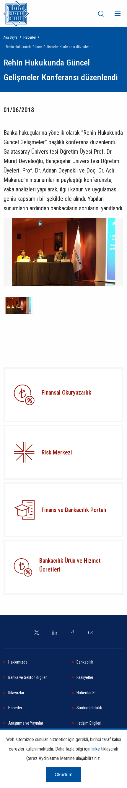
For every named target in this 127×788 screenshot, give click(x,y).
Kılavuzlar (16, 692)
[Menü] (117, 13)
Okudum (63, 774)
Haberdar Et (86, 692)
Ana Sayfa (10, 37)
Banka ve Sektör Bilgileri (28, 677)
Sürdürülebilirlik (89, 707)
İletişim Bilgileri (88, 723)
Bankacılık (84, 662)
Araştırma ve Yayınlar (25, 723)
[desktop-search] (101, 13)
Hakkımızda (17, 662)
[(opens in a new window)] (24, 452)
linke (96, 749)
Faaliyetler (84, 677)
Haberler (29, 37)
